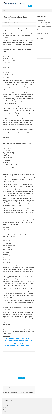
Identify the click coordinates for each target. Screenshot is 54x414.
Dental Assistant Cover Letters (11, 25)
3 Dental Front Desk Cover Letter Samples (15, 343)
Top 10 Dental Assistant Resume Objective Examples (18, 338)
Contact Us (5, 404)
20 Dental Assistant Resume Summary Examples (17, 345)
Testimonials (5, 409)
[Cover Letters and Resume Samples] (14, 4)
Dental (8, 381)
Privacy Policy (6, 405)
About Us (5, 402)
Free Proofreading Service (8, 407)
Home (4, 10)
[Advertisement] (19, 364)
